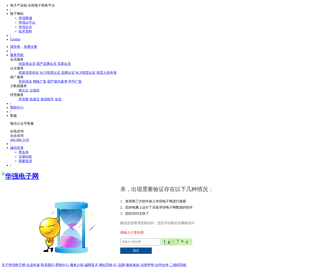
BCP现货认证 (85, 72)
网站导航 (106, 265)
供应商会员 (27, 64)
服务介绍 (77, 265)
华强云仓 (25, 27)
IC (115, 265)
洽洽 (58, 99)
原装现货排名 (29, 72)
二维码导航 (178, 265)
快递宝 (35, 99)
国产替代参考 (57, 81)
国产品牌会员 (46, 64)
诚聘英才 (91, 265)
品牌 (121, 265)
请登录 (15, 46)
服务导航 (17, 55)
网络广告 (39, 81)
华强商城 (25, 18)
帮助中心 (17, 107)
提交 (136, 250)
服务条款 (132, 265)
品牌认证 (68, 72)
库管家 (24, 99)
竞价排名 (25, 81)
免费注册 (30, 46)
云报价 (35, 90)
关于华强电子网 (13, 265)
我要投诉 (25, 161)
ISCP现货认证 (50, 72)
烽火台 (24, 90)
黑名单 (24, 152)
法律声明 (147, 265)
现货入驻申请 (106, 72)
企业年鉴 (33, 265)
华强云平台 (27, 22)
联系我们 (47, 265)
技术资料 (25, 31)
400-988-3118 (19, 140)
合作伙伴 (161, 265)
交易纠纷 (25, 156)
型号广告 (75, 81)
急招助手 (47, 99)
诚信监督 (17, 147)
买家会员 (64, 64)
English (15, 39)
